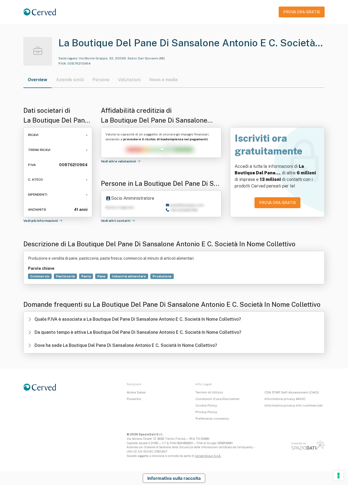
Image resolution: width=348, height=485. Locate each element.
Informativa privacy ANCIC (285, 399)
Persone (100, 79)
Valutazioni (129, 79)
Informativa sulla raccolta (174, 478)
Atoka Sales (136, 392)
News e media (163, 79)
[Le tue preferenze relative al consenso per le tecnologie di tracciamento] (338, 475)
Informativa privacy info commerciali (294, 405)
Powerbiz (134, 399)
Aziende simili (70, 79)
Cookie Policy (206, 405)
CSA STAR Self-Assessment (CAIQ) (292, 392)
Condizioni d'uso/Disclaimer (217, 399)
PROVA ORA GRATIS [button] (301, 12)
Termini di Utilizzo (209, 392)
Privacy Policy (206, 412)
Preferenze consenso (212, 418)
